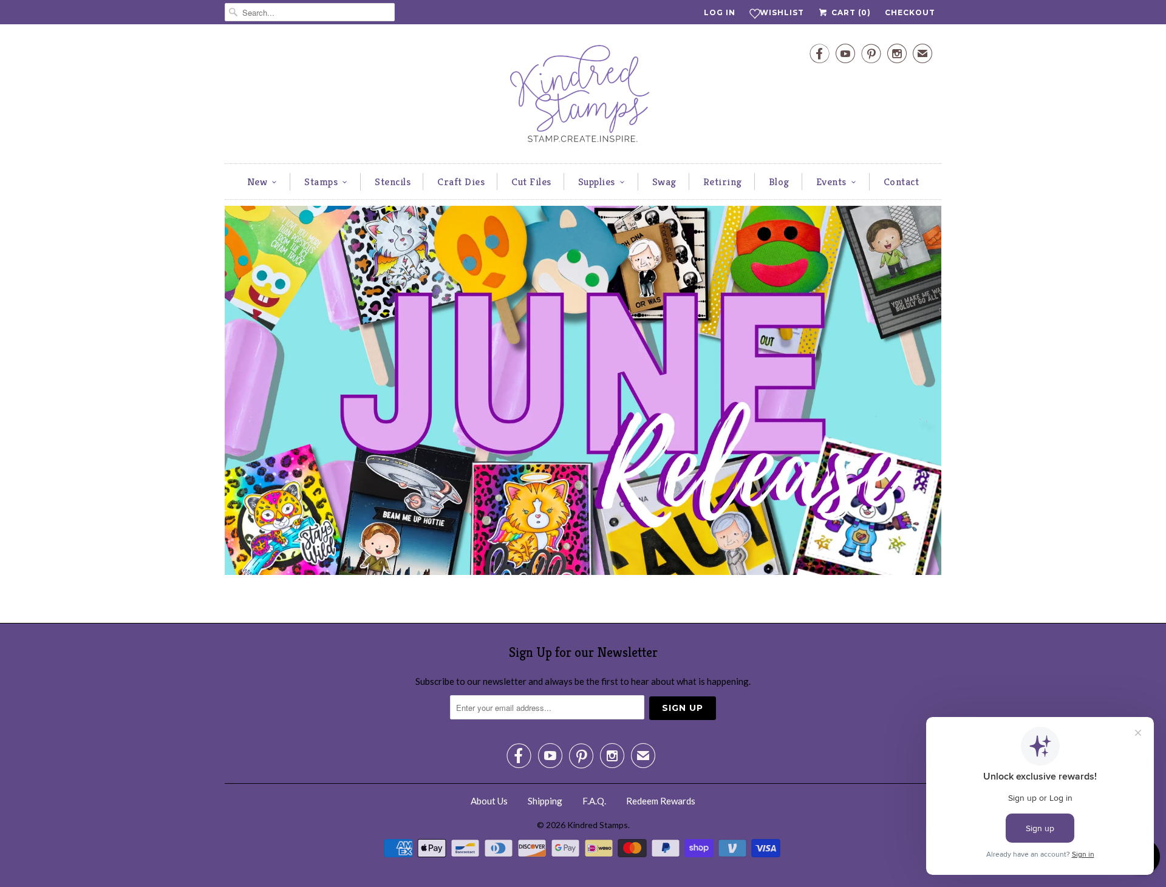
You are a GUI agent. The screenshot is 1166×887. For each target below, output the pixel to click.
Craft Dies (461, 181)
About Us (489, 800)
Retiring (722, 181)
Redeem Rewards (660, 800)
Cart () (850, 12)
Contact (901, 181)
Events (831, 181)
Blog (779, 181)
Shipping (545, 800)
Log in (719, 12)
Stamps (321, 181)
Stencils (393, 181)
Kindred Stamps (597, 825)
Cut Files (531, 181)
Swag (664, 181)
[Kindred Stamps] (583, 96)
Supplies (596, 181)
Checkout (910, 12)
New (257, 181)
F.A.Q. (594, 800)
